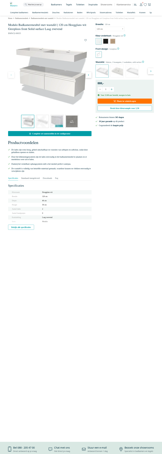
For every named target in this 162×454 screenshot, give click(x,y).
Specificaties (13, 178)
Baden (80, 12)
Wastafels (131, 12)
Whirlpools (91, 12)
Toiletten (80, 4)
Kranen (142, 12)
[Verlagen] (100, 89)
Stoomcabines (106, 12)
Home (10, 18)
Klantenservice (124, 4)
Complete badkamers (19, 12)
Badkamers (56, 4)
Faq (56, 178)
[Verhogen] (111, 89)
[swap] (85, 40)
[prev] (11, 75)
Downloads (47, 178)
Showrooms (106, 4)
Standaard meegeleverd (30, 178)
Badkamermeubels (40, 12)
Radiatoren (68, 12)
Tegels (69, 4)
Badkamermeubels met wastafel (42, 18)
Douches (56, 12)
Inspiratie (93, 4)
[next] (88, 75)
